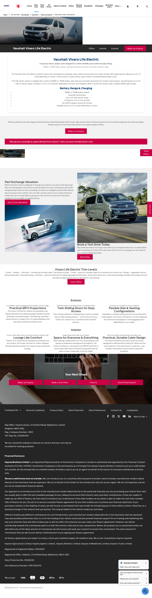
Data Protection (76, 410)
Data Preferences (97, 410)
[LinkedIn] (129, 416)
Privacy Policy (56, 410)
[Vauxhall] (18, 6)
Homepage (25, 14)
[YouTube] (124, 416)
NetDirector (10, 587)
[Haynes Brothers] (6, 6)
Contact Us (116, 410)
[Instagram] (113, 416)
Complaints (132, 410)
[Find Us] (137, 6)
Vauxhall (35, 14)
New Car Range (46, 14)
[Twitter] (119, 416)
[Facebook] (108, 416)
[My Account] (127, 6)
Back (5, 14)
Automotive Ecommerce (31, 587)
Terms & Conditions (35, 410)
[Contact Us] (147, 6)
